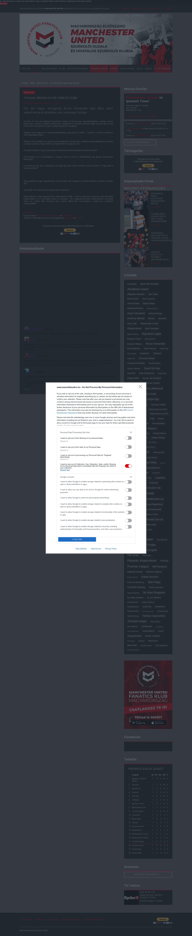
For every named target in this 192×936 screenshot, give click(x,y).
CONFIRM (77, 539)
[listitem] (96, 432)
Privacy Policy (111, 549)
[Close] (141, 387)
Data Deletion (81, 549)
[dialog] (96, 468)
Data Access (96, 549)
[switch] (128, 438)
